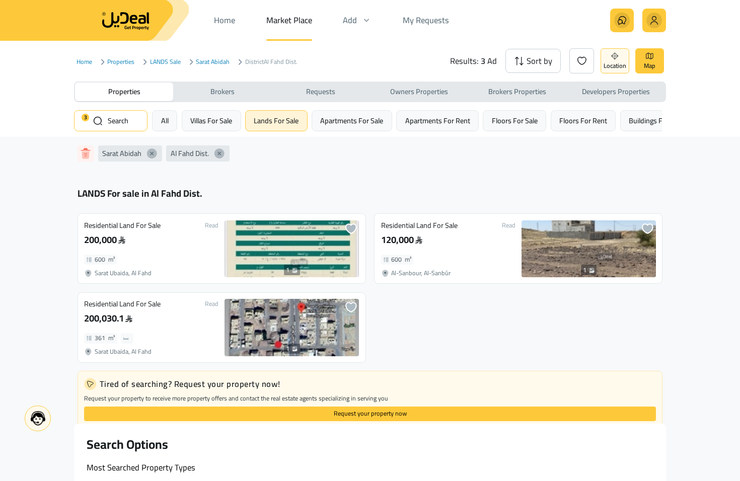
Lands (276, 120)
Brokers (222, 91)
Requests (320, 91)
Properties (120, 62)
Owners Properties (419, 91)
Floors (515, 120)
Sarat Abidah (213, 62)
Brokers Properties (517, 91)
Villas (211, 120)
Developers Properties (616, 91)
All (165, 120)
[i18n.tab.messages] (622, 20)
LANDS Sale (165, 62)
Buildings (656, 120)
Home (84, 62)
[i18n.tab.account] (654, 20)
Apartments (351, 120)
